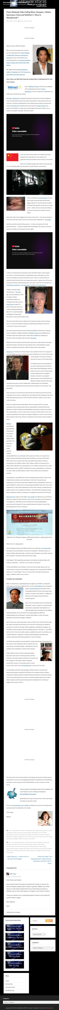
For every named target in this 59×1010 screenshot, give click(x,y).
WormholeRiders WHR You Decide (15, 2)
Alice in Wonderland (14, 98)
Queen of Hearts (41, 106)
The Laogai (48, 219)
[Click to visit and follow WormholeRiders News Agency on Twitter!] (15, 968)
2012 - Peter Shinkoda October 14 (17, 830)
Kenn (27, 789)
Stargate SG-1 (22, 836)
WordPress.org (10, 990)
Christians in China (33, 333)
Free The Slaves (42, 832)
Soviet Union (9, 304)
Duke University (27, 832)
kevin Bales (30, 846)
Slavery (48, 834)
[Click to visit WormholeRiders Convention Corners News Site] (15, 940)
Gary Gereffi (31, 497)
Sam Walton (27, 848)
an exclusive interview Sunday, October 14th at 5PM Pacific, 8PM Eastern (18, 63)
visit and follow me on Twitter (20, 805)
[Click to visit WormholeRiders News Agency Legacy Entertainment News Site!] (15, 949)
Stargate (8, 57)
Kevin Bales (27, 285)
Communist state (42, 198)
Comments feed (10, 987)
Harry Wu (15, 834)
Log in (7, 981)
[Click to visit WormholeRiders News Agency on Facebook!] (15, 958)
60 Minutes (29, 830)
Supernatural (24, 55)
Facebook (15, 72)
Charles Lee (9, 351)
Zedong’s (40, 586)
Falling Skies (11, 55)
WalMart (31, 86)
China (37, 86)
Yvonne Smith (47, 548)
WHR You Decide (23, 838)
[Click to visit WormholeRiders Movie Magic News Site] (15, 930)
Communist (20, 832)
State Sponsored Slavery (13, 285)
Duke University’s (11, 497)
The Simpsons (10, 838)
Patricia (22, 21)
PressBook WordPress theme (46, 1008)
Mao (36, 586)
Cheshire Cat (15, 106)
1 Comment (29, 21)
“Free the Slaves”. (41, 285)
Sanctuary (17, 55)
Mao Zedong (28, 834)
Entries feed (9, 984)
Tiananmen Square (35, 588)
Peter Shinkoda (25, 53)
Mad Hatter (26, 665)
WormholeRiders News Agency (28, 794)
